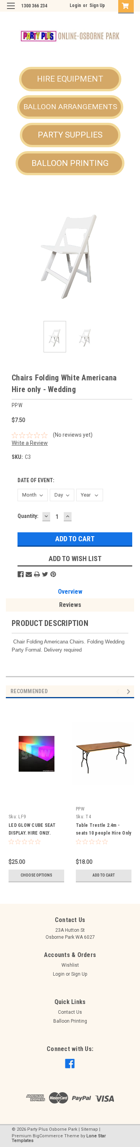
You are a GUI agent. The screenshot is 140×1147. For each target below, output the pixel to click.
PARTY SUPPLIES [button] (70, 134)
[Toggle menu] (10, 10)
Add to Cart (104, 875)
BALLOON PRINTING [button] (70, 163)
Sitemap (89, 1129)
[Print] (37, 574)
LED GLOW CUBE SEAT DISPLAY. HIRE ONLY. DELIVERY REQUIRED (32, 833)
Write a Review (30, 443)
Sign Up (97, 5)
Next (128, 251)
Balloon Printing (70, 1021)
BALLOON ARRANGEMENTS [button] (70, 106)
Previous (12, 251)
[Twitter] (45, 574)
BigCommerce (48, 1135)
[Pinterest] (53, 574)
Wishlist (70, 965)
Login (75, 5)
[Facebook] (21, 574)
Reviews (70, 604)
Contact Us (70, 1012)
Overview (70, 591)
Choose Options (36, 875)
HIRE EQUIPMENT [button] (70, 79)
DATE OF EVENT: (36, 480)
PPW (80, 809)
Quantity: (28, 516)
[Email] (29, 574)
